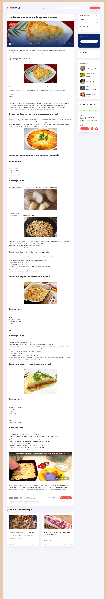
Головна (27, 8)
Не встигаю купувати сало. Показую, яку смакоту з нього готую (57, 533)
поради (14, 8)
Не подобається (32, 502)
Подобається (17, 502)
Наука (82, 23)
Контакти (55, 8)
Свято (82, 19)
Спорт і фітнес (84, 26)
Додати (55, 498)
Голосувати (85, 128)
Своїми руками (85, 15)
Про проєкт (45, 8)
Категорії (35, 8)
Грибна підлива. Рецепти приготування (22, 532)
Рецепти (83, 30)
